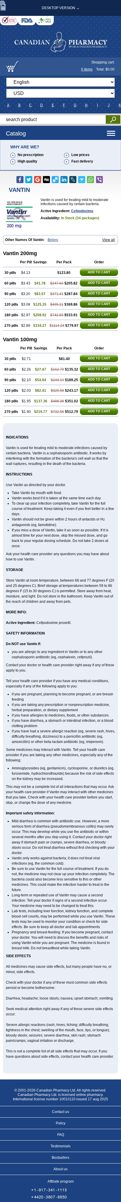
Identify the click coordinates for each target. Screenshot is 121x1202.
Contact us (60, 1112)
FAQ (60, 1135)
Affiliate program (61, 1181)
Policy (60, 1123)
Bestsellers (60, 1158)
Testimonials (60, 1146)
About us (60, 1169)
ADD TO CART (99, 272)
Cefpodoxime (82, 211)
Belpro (53, 240)
